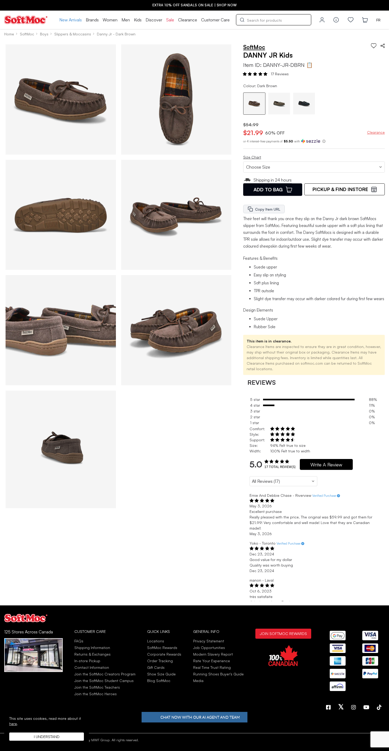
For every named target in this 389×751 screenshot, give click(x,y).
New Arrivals (70, 19)
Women (110, 19)
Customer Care (215, 19)
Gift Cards (156, 667)
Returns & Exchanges (92, 654)
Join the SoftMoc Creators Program (104, 674)
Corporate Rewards (164, 654)
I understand (47, 736)
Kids (138, 19)
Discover (154, 19)
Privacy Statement (208, 641)
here (13, 723)
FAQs (78, 641)
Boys (44, 34)
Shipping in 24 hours (273, 180)
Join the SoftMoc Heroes (95, 694)
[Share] (383, 45)
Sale (170, 19)
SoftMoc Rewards (162, 647)
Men (125, 19)
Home (9, 34)
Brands (92, 19)
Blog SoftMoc (158, 680)
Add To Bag (268, 189)
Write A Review (326, 464)
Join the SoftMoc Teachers (97, 687)
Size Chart (252, 157)
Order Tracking (160, 661)
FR (378, 20)
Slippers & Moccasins (72, 34)
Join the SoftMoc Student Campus (104, 680)
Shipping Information (92, 647)
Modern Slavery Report (213, 654)
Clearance (187, 19)
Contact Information (91, 667)
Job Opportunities (209, 647)
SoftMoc (27, 34)
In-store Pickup (87, 661)
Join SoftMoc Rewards (283, 633)
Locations (155, 641)
